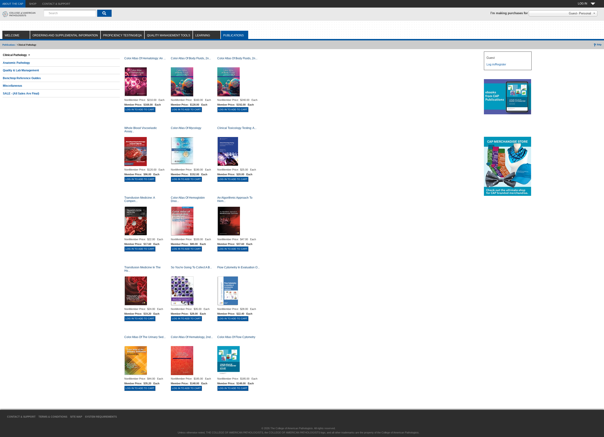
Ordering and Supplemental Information (65, 35)
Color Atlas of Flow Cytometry (236, 337)
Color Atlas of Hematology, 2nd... (192, 337)
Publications (233, 35)
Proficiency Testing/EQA (122, 35)
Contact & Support (21, 416)
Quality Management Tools (168, 35)
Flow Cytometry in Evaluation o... (238, 267)
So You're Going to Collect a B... (191, 267)
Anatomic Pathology (16, 62)
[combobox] (70, 13)
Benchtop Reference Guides (22, 78)
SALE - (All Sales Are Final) (21, 93)
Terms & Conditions (52, 416)
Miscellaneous (12, 85)
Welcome (12, 35)
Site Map (76, 416)
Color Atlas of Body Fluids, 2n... (191, 58)
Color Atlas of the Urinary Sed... (145, 337)
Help (599, 44)
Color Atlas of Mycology (186, 128)
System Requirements (101, 416)
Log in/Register (496, 64)
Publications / (9, 44)
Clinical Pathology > (16, 55)
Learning (202, 35)
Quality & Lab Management (21, 70)
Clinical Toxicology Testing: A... (236, 128)
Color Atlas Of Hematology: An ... (145, 58)
